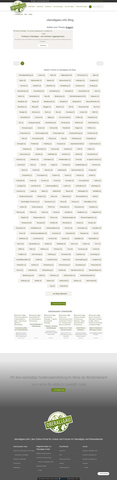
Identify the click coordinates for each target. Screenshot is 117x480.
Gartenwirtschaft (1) (77, 144)
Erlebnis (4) (79, 122)
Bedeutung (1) (60, 96)
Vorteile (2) (62, 270)
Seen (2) (22, 233)
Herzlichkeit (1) (92, 154)
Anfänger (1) (80, 80)
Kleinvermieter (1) (77, 170)
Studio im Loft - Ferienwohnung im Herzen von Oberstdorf (66, 329)
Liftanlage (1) (95, 186)
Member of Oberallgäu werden (46, 461)
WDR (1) (42, 275)
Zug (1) (52, 286)
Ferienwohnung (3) (75, 133)
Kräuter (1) (80, 175)
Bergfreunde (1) (49, 101)
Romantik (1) (67, 223)
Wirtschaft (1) (64, 281)
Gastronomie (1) (94, 144)
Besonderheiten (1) (92, 101)
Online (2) (23, 207)
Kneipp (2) (92, 170)
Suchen (102, 6)
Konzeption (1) (42, 175)
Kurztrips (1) (69, 180)
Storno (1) (74, 244)
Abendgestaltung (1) (26, 75)
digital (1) (51, 117)
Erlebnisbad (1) (93, 122)
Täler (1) (32, 249)
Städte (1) (48, 244)
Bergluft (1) (63, 101)
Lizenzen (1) (20, 191)
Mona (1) (54, 196)
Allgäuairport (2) (66, 75)
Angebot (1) (94, 80)
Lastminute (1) (36, 186)
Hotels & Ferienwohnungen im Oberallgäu (23, 450)
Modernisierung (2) (26, 196)
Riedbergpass (16, 467)
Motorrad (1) (66, 196)
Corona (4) (38, 117)
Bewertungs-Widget (41, 466)
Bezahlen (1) (22, 107)
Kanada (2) (66, 165)
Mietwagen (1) (83, 191)
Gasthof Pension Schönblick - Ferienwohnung (80, 329)
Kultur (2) (33, 180)
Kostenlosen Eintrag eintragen (44, 457)
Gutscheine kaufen (81, 6)
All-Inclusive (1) (82, 75)
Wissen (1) (77, 281)
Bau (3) (47, 96)
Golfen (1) (90, 149)
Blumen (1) (60, 107)
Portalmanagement (64, 467)
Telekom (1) (44, 249)
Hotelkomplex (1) (64, 159)
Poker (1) (45, 212)
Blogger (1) (47, 107)
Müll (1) (95, 196)
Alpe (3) (95, 75)
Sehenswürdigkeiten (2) (39, 233)
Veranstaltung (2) (81, 259)
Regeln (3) (24, 217)
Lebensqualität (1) (52, 186)
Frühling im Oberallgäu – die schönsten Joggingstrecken (42, 36)
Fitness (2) (52, 138)
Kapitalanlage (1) (81, 165)
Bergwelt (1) (77, 101)
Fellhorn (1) (91, 128)
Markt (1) (45, 191)
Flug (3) (63, 138)
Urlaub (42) (66, 259)
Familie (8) (66, 128)
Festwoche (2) (92, 133)
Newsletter (85, 463)
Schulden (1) (96, 228)
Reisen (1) (53, 217)
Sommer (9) (53, 238)
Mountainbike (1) (82, 196)
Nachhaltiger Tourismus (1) (30, 201)
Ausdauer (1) (80, 86)
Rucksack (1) (20, 228)
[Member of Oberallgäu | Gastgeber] (100, 312)
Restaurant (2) (27, 223)
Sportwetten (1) (34, 244)
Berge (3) (35, 101)
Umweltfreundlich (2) (23, 259)
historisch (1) (20, 159)
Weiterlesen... (43, 45)
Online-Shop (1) (37, 207)
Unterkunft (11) (52, 259)
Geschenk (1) (41, 149)
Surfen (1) (86, 244)
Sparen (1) (65, 238)
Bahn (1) (21, 96)
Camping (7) (70, 112)
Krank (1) (68, 175)
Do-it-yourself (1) (65, 117)
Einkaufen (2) (92, 117)
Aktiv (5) (53, 75)
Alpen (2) (23, 80)
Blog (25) (35, 107)
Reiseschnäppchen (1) (88, 217)
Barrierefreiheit (104, 473)
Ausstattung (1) (39, 91)
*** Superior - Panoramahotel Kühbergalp (51, 327)
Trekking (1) (52, 254)
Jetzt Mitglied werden (59, 390)
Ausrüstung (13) (22, 91)
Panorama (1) (79, 207)
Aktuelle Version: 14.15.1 (73, 478)
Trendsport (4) (66, 254)
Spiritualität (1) (93, 238)
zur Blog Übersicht (59, 294)
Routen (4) (92, 223)
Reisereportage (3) (69, 217)
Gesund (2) (55, 149)
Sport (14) (20, 244)
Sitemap (61, 463)
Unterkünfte (31, 6)
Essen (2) (41, 128)
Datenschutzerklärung (65, 459)
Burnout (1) (36, 112)
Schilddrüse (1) (36, 228)
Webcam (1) (54, 275)
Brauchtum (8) (83, 107)
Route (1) (80, 223)
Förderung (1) (76, 138)
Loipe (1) (33, 191)
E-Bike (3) (79, 117)
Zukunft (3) (63, 286)
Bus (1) (58, 112)
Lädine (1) (97, 180)
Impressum (62, 450)
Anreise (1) (24, 86)
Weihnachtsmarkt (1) (87, 275)
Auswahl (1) (69, 91)
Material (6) (57, 191)
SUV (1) (97, 244)
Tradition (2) (22, 254)
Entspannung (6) (34, 122)
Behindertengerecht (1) (78, 96)
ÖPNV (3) (51, 207)
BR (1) (71, 107)
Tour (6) (70, 249)
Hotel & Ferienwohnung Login (96, 1)
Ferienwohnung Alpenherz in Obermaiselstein (21, 328)
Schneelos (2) (82, 228)
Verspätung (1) (80, 265)
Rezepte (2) (41, 223)
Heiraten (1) (66, 154)
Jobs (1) (33, 165)
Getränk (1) (68, 149)
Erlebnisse (48, 6)
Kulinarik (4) (20, 180)
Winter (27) (50, 281)
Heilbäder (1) (52, 154)
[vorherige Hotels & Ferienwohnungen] (16, 63)
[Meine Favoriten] (90, 6)
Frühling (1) (48, 144)
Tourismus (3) (82, 249)
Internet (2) (21, 165)
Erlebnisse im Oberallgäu (19, 459)
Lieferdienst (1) (81, 186)
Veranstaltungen (58, 6)
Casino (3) (83, 112)
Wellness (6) (25, 281)
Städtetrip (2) (61, 244)
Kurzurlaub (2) (84, 180)
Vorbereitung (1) (47, 270)
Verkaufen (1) (21, 265)
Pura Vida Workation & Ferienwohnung (36, 325)
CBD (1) (95, 112)
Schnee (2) (68, 228)
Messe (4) (69, 191)
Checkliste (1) (25, 117)
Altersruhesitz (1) (65, 80)
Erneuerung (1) (27, 128)
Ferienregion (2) (58, 133)
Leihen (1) (67, 186)
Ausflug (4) (93, 86)
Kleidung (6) (62, 170)
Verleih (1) (34, 265)
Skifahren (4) (23, 238)
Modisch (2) (42, 196)
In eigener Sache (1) (94, 159)
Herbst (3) (78, 154)
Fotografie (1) (91, 138)
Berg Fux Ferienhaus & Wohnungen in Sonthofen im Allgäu (95, 329)
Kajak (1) (54, 165)
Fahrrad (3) (53, 128)
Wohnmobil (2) (91, 281)
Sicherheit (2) (70, 233)
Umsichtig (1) (94, 254)
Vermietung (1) (48, 265)
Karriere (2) (96, 165)
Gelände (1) (27, 149)
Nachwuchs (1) (50, 201)
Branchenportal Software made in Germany (48, 478)
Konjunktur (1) (27, 175)
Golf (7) (79, 149)
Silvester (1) (84, 233)
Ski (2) (96, 233)
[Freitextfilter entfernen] (99, 7)
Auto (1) (97, 91)
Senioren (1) (56, 233)
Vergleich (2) (96, 259)
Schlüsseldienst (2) (52, 228)
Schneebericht (17, 463)
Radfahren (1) (82, 212)
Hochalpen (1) (48, 159)
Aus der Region (69, 6)
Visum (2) (19, 270)
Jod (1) (43, 165)
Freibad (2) (34, 144)
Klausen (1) (49, 170)
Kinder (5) (36, 170)
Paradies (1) (93, 207)
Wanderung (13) (28, 275)
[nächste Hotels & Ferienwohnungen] (99, 63)
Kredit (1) (92, 175)
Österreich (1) (64, 207)
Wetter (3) (38, 281)
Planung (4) (21, 212)
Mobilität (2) (97, 191)
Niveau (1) (75, 201)
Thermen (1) (58, 249)
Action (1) (41, 75)
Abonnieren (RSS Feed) (59, 303)
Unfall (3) (39, 259)
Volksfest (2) (32, 270)
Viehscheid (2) (96, 265)
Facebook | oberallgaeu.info (90, 454)
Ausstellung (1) (54, 91)
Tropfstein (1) (80, 254)
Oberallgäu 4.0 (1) (90, 201)
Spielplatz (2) (78, 238)
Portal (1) (56, 212)
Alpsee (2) (50, 80)
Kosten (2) (56, 175)
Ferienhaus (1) (25, 133)
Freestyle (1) (21, 144)
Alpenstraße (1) (36, 80)
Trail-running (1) (37, 254)
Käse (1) (24, 170)
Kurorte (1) (45, 180)
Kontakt (40, 470)
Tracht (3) (96, 249)
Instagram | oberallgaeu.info (90, 459)
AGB (60, 454)
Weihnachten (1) (69, 275)
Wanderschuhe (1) (77, 270)
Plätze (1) (33, 212)
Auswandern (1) (83, 91)
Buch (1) (97, 107)
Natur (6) (63, 201)
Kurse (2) (57, 180)
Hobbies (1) (34, 159)
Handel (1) (39, 154)
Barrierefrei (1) (34, 96)
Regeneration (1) (39, 217)
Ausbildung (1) (65, 86)
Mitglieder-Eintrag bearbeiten (43, 453)
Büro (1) (48, 112)
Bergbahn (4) (22, 101)
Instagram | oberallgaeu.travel (90, 450)
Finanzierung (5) (37, 138)
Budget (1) (23, 112)
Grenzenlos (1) (25, 154)
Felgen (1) (78, 128)
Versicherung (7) (64, 265)
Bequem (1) (95, 96)
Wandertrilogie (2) (95, 270)
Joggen (44, 33)
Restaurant (40, 6)
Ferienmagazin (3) (41, 133)
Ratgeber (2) (96, 212)
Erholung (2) (65, 122)
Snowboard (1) (38, 238)
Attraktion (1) (50, 86)
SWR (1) (21, 249)
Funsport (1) (61, 144)
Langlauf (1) (21, 186)
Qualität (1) (68, 212)
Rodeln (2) (53, 223)
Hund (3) (79, 159)
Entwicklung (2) (50, 122)
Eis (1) (21, 122)
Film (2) (24, 138)
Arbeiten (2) (37, 86)
